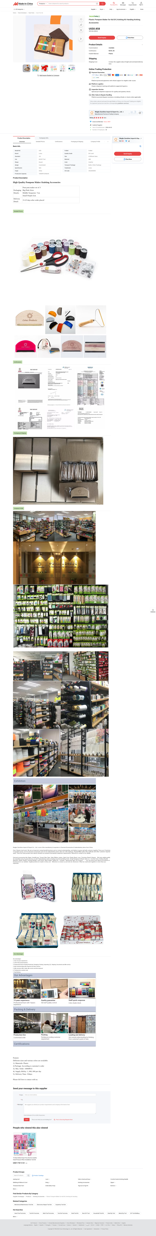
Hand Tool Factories (20, 1213)
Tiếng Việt (119, 1225)
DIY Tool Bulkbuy (135, 1213)
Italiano (69, 1225)
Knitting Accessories (83, 1182)
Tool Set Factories (63, 1213)
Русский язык (61, 1225)
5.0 (120, 141)
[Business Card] (140, 146)
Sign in (141, 5)
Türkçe (113, 1225)
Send (26, 1119)
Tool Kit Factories (34, 1213)
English (36, 1225)
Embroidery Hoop (50, 1185)
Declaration (96, 1229)
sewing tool (16, 1179)
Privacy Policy (104, 1229)
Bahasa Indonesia (128, 1225)
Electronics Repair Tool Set (44, 1204)
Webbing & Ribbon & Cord (20, 1182)
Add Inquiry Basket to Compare (49, 75)
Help (111, 9)
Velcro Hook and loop (84, 1179)
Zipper (112, 1182)
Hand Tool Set (39, 13)
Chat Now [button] (131, 38)
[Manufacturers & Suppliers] (23, 4)
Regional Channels (99, 1223)
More (14, 1216)
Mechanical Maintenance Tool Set (23, 1204)
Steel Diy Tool (111, 1213)
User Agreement (88, 1229)
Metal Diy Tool (122, 1213)
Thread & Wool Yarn (18, 1185)
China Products (42, 1223)
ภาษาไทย (107, 1225)
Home (14, 13)
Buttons (112, 1185)
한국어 (92, 1225)
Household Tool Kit (98, 1213)
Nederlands (81, 1225)
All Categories (19, 9)
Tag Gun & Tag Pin (83, 1185)
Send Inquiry (102, 38)
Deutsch (75, 1225)
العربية (87, 1225)
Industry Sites (89, 1223)
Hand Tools (31, 13)
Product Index (109, 1223)
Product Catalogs (38, 1175)
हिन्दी (102, 1225)
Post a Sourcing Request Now (63, 1119)
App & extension (120, 9)
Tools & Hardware (22, 13)
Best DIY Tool (86, 1213)
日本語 (97, 1225)
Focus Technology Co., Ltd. (66, 1229)
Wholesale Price (80, 1223)
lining (47, 1182)
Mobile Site (117, 1223)
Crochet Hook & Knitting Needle (119, 1179)
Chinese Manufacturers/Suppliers (56, 1223)
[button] (104, 141)
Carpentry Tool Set (60, 1204)
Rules (141, 9)
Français (54, 1225)
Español (42, 1225)
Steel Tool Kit (74, 1213)
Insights (124, 1223)
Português (47, 1225)
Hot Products (34, 1223)
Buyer (101, 9)
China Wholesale (71, 1223)
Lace (47, 1179)
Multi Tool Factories (48, 1213)
